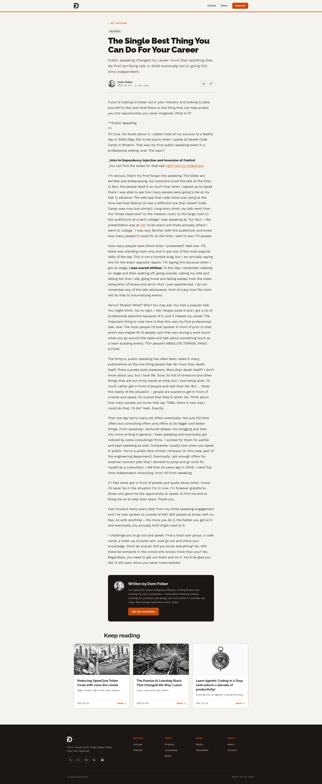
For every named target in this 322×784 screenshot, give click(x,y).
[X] (70, 760)
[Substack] (102, 760)
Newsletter (202, 750)
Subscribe (240, 5)
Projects (169, 744)
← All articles (117, 23)
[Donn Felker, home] (76, 5)
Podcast (138, 750)
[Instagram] (86, 760)
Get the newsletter (143, 611)
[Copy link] (211, 84)
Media (199, 744)
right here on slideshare (184, 166)
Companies (171, 750)
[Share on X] (204, 84)
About (224, 5)
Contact (232, 750)
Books (168, 755)
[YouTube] (78, 760)
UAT (143, 225)
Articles (211, 5)
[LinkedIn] (94, 760)
